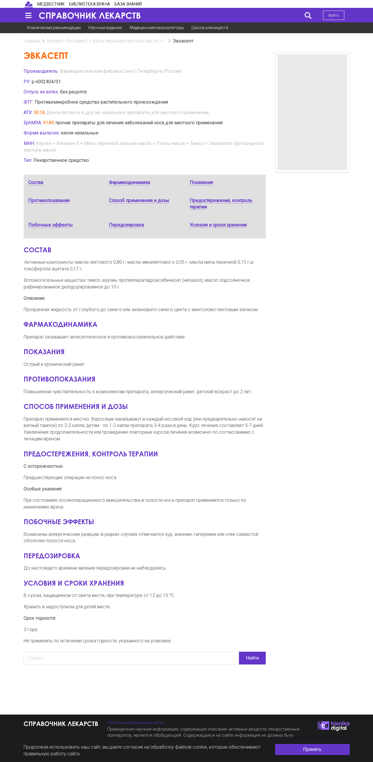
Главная (32, 41)
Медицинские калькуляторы (157, 27)
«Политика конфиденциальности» (135, 722)
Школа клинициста (209, 27)
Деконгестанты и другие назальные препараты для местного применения (127, 112)
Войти (333, 15)
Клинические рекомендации (54, 27)
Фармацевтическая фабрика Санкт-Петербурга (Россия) (121, 71)
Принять (312, 749)
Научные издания (105, 27)
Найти (252, 658)
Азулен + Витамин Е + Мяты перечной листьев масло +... (106, 41)
